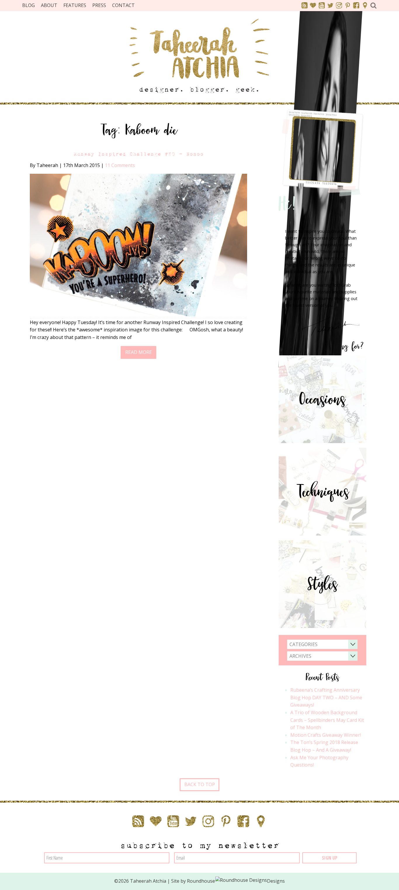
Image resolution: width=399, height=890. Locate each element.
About (49, 5)
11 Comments (120, 165)
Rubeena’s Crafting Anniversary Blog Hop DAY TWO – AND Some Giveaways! (326, 697)
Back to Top (199, 784)
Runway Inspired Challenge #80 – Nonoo (138, 154)
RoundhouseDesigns (236, 881)
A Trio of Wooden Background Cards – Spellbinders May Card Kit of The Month (327, 720)
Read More (138, 352)
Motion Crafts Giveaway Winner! (325, 735)
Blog (28, 5)
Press (99, 5)
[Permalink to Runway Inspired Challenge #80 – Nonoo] (138, 245)
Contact (123, 5)
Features (74, 5)
